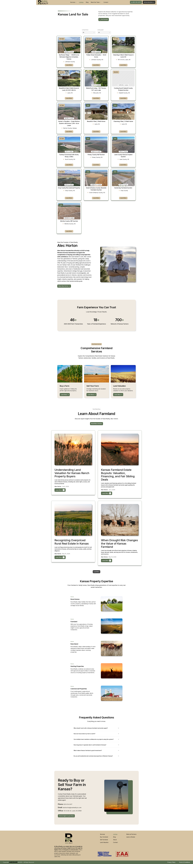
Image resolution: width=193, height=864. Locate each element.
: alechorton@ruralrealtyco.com (69, 807)
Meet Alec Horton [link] (63, 286)
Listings (81, 2)
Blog (87, 2)
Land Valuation (104, 842)
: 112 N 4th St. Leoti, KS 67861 (70, 811)
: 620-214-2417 (65, 804)
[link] (69, 52)
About (115, 839)
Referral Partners (131, 834)
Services (102, 834)
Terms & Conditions (184, 862)
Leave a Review (130, 837)
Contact (106, 2)
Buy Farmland (104, 837)
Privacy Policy (171, 862)
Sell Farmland (104, 839)
